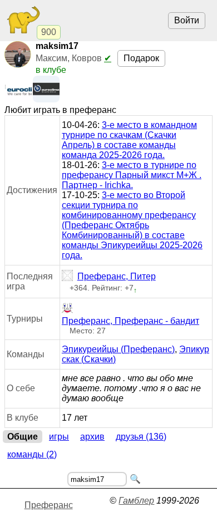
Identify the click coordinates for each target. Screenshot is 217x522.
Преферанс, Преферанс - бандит (130, 321)
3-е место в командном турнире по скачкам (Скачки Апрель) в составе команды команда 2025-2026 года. (129, 140)
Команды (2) (32, 454)
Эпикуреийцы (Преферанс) (118, 349)
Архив (92, 436)
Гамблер (136, 500)
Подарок (141, 58)
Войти (186, 20)
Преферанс (48, 505)
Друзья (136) (141, 436)
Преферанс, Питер (116, 276)
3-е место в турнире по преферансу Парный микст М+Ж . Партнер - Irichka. (131, 175)
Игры (59, 436)
